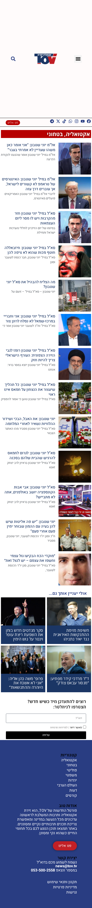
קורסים (71, 795)
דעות (73, 790)
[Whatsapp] (70, 121)
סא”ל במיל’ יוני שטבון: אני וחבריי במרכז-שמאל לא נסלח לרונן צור (29, 318)
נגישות (71, 892)
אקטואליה (78, 134)
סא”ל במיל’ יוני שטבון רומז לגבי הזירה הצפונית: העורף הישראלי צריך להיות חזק (30, 355)
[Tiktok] (64, 121)
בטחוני (55, 134)
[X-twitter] (58, 121)
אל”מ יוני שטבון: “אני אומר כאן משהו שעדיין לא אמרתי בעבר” (31, 147)
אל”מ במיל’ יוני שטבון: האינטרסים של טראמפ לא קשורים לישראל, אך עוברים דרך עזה (28, 184)
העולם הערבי (67, 785)
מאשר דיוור (66, 727)
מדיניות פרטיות (65, 887)
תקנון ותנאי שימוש (62, 882)
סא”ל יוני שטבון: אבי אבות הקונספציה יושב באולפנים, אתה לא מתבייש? (29, 492)
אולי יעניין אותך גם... (68, 593)
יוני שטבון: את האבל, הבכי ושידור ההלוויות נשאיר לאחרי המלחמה (28, 421)
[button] (78, 59)
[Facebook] (89, 121)
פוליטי (72, 770)
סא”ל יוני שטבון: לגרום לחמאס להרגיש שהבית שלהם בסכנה (31, 455)
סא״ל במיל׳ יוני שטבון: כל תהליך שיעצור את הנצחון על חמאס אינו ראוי (29, 389)
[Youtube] (83, 121)
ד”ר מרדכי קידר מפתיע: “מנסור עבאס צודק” (69, 681)
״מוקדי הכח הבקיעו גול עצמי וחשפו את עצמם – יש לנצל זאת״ (29, 558)
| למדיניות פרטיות (59, 727)
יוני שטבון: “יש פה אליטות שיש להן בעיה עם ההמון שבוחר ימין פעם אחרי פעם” (30, 526)
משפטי (71, 775)
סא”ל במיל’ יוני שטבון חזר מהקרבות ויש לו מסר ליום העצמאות (35, 218)
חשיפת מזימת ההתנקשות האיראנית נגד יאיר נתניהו (71, 635)
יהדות (72, 780)
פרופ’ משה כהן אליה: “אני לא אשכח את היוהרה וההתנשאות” (25, 683)
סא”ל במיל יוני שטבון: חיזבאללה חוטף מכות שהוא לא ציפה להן (29, 250)
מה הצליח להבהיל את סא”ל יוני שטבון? (30, 284)
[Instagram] (77, 121)
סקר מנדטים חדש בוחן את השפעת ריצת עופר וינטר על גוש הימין (24, 635)
